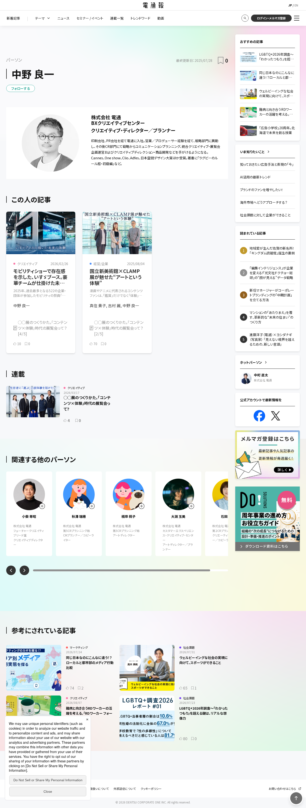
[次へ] (24, 570)
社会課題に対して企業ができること (265, 215)
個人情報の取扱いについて (92, 789)
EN (296, 5)
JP (290, 5)
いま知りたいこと (252, 151)
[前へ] (11, 570)
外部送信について (125, 789)
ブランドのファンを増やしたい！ (261, 189)
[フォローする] (42, 506)
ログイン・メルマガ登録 (271, 18)
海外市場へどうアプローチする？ (263, 202)
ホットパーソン (251, 362)
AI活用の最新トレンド (255, 177)
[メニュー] (296, 18)
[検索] (245, 18)
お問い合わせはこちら (282, 789)
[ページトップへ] (296, 798)
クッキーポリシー (151, 789)
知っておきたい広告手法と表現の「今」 (267, 164)
